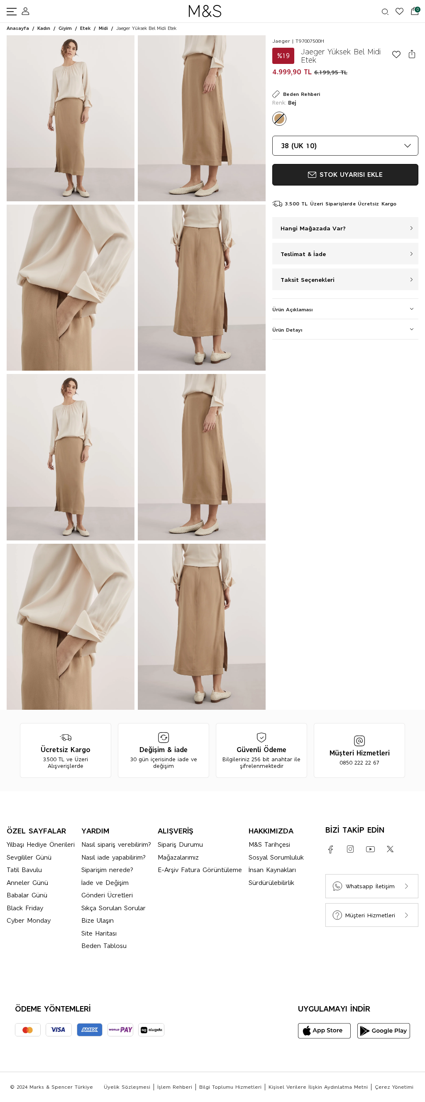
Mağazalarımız (178, 857)
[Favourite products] (395, 11)
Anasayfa (18, 28)
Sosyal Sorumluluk (276, 857)
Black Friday (25, 908)
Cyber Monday (29, 920)
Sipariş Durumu (180, 844)
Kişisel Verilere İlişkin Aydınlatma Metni (318, 1087)
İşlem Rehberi (174, 1087)
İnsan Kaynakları (272, 869)
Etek (85, 28)
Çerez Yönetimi (394, 1087)
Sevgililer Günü (29, 857)
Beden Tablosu (104, 945)
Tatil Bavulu (24, 869)
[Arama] (381, 11)
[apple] (324, 1030)
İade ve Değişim (105, 882)
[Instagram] (350, 849)
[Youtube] (370, 849)
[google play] (383, 1030)
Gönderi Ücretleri (107, 895)
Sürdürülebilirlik (271, 882)
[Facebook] (330, 849)
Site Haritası (99, 933)
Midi (103, 28)
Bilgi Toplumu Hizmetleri (230, 1087)
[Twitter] (390, 849)
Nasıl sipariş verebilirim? (116, 844)
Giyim (65, 28)
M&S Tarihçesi (269, 844)
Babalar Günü (27, 895)
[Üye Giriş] (25, 11)
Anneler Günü (27, 882)
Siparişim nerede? (107, 869)
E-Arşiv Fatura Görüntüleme (200, 869)
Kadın (43, 28)
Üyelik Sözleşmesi (127, 1087)
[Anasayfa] (205, 11)
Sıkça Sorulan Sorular (113, 908)
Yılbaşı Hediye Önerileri (41, 844)
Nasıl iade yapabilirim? (113, 857)
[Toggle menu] (14, 11)
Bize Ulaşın (97, 920)
